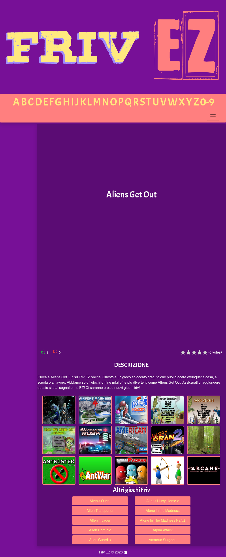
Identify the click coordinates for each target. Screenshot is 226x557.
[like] (43, 352)
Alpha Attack (163, 529)
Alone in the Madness (163, 510)
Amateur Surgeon (162, 539)
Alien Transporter (100, 510)
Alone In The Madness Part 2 (162, 520)
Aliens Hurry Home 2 (162, 500)
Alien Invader (100, 520)
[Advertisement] (18, 192)
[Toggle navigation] (213, 116)
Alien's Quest (100, 500)
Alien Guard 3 (100, 539)
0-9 (207, 102)
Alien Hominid (100, 529)
